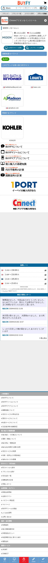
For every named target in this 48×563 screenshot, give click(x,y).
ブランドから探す (8, 472)
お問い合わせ (6, 517)
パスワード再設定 (8, 500)
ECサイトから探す (8, 467)
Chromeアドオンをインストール (22, 20)
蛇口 (6, 59)
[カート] (45, 3)
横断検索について (8, 410)
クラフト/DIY (21, 33)
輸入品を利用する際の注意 (11, 447)
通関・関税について (9, 439)
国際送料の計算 (7, 480)
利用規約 (5, 525)
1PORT (4, 549)
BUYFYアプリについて (10, 406)
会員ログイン (6, 496)
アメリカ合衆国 (35, 33)
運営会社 (5, 541)
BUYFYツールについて (10, 402)
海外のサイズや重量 (9, 459)
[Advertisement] (24, 238)
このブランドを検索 (36, 48)
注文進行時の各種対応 (9, 426)
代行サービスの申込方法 (10, 414)
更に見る (44, 338)
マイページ (6, 504)
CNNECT (5, 554)
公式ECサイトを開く (15, 48)
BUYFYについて (8, 398)
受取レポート (6, 484)
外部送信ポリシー (8, 533)
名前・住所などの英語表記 (11, 455)
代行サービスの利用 (9, 451)
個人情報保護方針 (8, 529)
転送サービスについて (9, 422)
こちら (6, 291)
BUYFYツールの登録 (9, 508)
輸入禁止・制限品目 (9, 443)
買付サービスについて (9, 418)
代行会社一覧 (6, 476)
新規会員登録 (6, 492)
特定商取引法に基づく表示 (11, 537)
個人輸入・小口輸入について (12, 435)
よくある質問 (6, 513)
